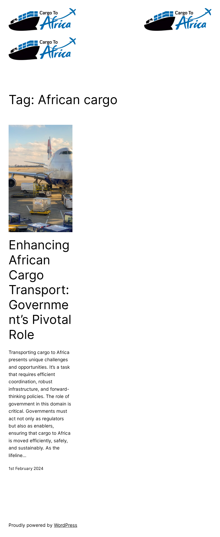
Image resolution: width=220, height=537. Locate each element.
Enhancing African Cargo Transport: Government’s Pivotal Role (40, 290)
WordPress (65, 525)
